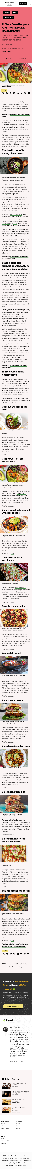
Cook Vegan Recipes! (13, 1006)
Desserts (5, 1087)
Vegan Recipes (9, 17)
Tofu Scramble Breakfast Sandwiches (18, 1108)
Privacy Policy (4, 1138)
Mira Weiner (20, 727)
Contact (3, 1123)
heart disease (6, 223)
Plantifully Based (22, 773)
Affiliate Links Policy (5, 1140)
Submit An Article (5, 1128)
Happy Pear (12, 822)
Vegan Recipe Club (20, 587)
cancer (15, 223)
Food (14, 12)
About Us (18, 1123)
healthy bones (24, 217)
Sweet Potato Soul (19, 438)
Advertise (18, 1128)
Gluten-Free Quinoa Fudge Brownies (19, 1084)
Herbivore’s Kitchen (19, 872)
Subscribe (23, 3)
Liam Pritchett (8, 45)
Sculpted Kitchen (19, 919)
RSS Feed (3, 1143)
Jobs (2, 1126)
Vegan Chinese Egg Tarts (18, 1099)
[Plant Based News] (2, 4)
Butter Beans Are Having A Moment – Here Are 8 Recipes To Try (15, 945)
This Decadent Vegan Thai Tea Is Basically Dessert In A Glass (20, 1092)
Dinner (7, 12)
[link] (9, 5)
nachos (17, 599)
